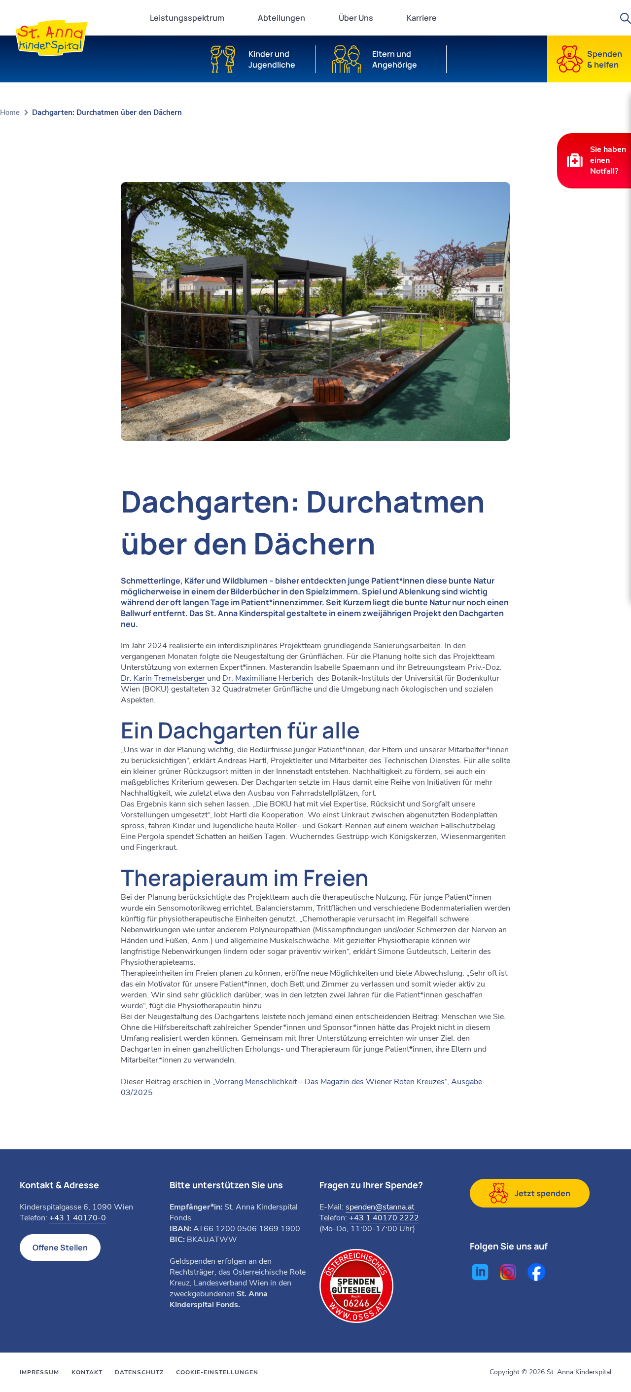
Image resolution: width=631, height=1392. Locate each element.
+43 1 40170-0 (77, 1217)
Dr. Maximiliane (267, 678)
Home (10, 112)
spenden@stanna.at (380, 1207)
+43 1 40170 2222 (384, 1217)
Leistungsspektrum (187, 17)
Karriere (422, 17)
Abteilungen (281, 17)
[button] (594, 160)
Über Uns (356, 17)
